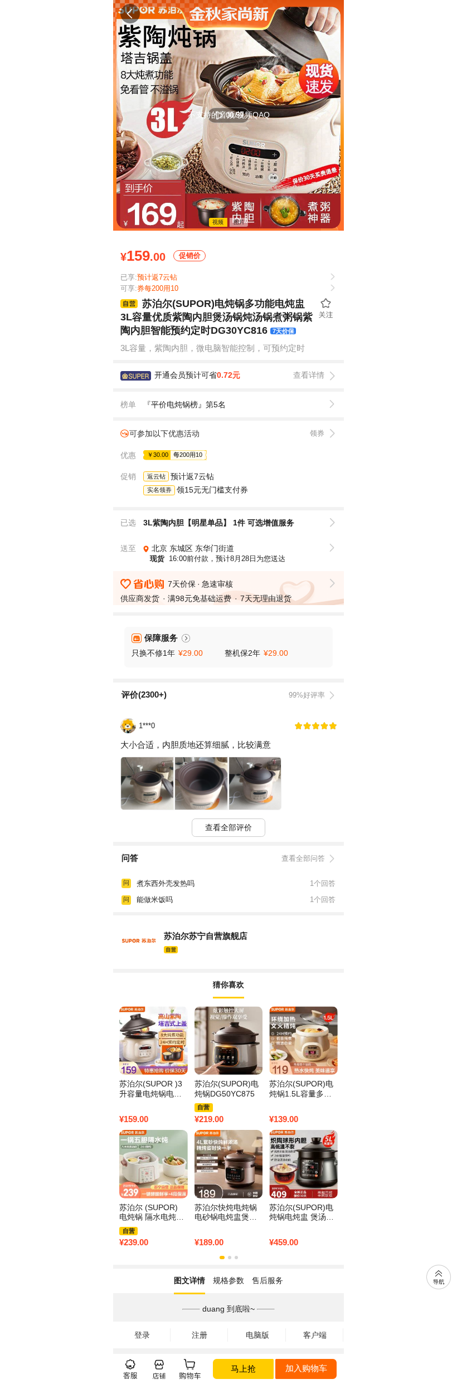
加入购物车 (306, 1368)
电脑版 (257, 1335)
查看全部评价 (228, 827)
